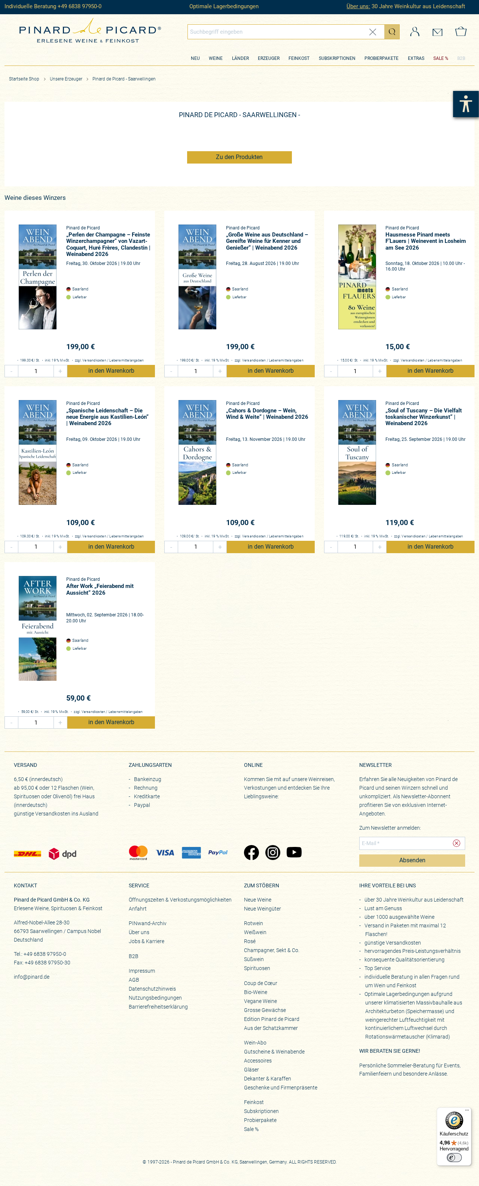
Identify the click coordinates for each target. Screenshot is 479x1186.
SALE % (440, 58)
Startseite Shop (24, 79)
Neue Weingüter (262, 909)
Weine (216, 58)
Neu (195, 58)
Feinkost (299, 58)
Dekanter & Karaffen (267, 1079)
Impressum (142, 971)
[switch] (454, 1157)
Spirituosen (257, 968)
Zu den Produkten (239, 157)
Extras (416, 58)
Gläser (251, 1070)
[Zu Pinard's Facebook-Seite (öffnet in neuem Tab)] (251, 853)
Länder (240, 58)
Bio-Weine (255, 992)
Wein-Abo (255, 1043)
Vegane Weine (260, 1001)
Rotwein (253, 923)
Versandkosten (94, 360)
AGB (134, 980)
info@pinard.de (31, 977)
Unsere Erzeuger (66, 79)
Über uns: (358, 6)
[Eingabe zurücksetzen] (372, 32)
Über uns (139, 932)
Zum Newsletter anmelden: (390, 828)
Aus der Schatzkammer (271, 1028)
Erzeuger (269, 58)
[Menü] (467, 1111)
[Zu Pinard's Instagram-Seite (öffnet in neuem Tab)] (272, 853)
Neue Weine (257, 900)
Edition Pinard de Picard (271, 1019)
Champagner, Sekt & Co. (271, 950)
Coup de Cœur (260, 983)
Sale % (251, 1129)
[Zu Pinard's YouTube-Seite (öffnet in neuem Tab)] (293, 853)
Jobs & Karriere (146, 941)
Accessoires (258, 1061)
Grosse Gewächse (265, 1010)
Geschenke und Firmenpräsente (280, 1088)
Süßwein (254, 959)
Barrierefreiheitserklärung (158, 1007)
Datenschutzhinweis (152, 989)
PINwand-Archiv (148, 923)
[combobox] (293, 31)
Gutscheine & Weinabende (274, 1052)
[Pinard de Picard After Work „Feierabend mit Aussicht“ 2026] (37, 640)
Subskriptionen (337, 58)
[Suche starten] (391, 32)
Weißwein (255, 932)
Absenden (412, 860)
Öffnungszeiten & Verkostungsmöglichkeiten (180, 900)
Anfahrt (138, 909)
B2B (461, 58)
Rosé (250, 941)
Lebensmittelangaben (126, 360)
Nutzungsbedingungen (155, 998)
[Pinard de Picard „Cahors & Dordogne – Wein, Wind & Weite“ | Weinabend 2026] (197, 464)
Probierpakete (381, 58)
